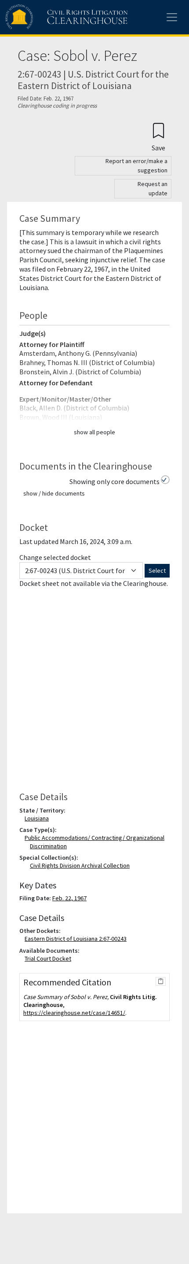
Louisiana (38, 818)
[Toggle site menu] (172, 17)
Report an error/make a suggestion (136, 165)
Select (157, 570)
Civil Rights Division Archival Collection (80, 865)
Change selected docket (55, 557)
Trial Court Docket (49, 958)
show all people (94, 432)
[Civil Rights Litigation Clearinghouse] (49, 17)
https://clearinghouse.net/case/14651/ (74, 1013)
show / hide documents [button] (54, 493)
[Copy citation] (161, 981)
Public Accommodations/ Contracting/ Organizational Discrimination (96, 842)
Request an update (152, 188)
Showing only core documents (114, 481)
